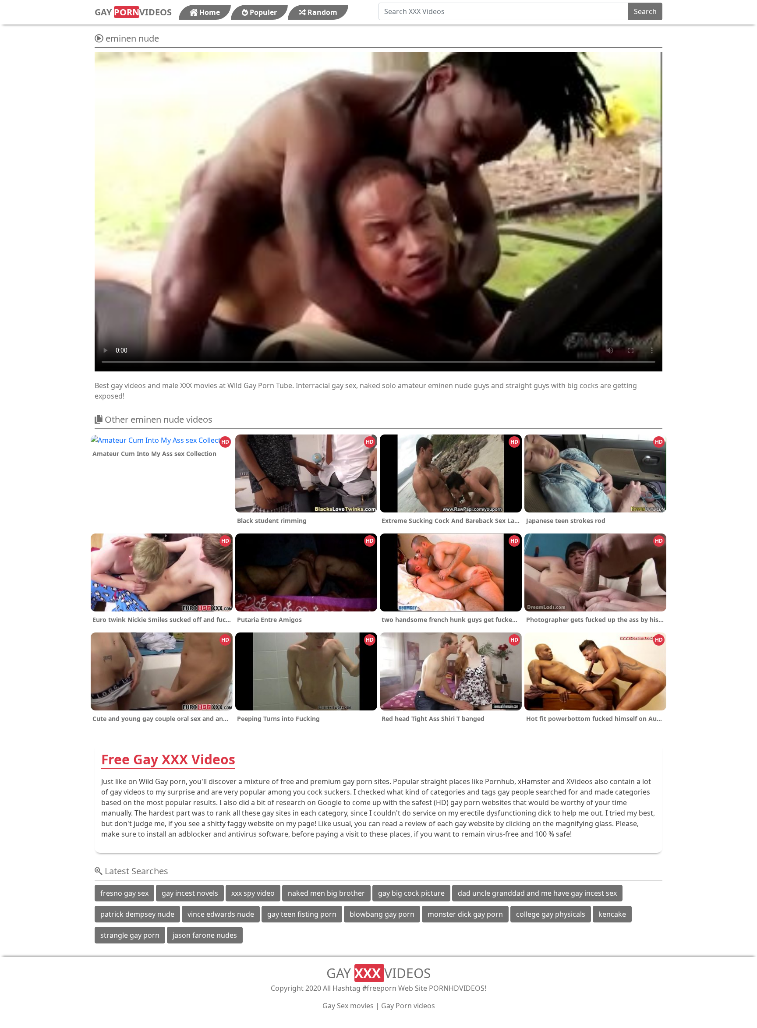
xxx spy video (253, 893)
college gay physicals (550, 914)
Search (645, 11)
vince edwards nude (220, 914)
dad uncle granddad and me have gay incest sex (537, 893)
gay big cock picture (411, 893)
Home (209, 12)
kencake (612, 914)
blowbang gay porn (382, 914)
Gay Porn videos (408, 1005)
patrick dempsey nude (137, 914)
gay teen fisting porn (301, 914)
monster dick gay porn (465, 914)
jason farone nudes (205, 935)
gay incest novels (190, 893)
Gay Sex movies (348, 1005)
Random (321, 12)
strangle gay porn (129, 935)
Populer (262, 12)
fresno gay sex (124, 893)
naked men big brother (326, 893)
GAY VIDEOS (133, 12)
